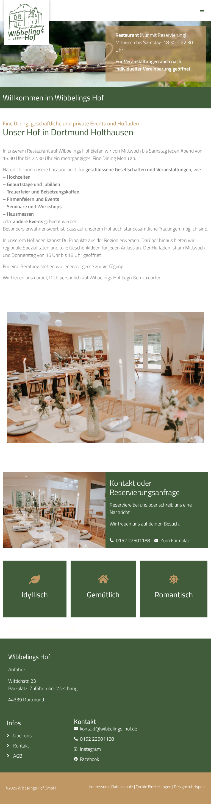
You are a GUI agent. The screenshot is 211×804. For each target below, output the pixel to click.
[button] (202, 10)
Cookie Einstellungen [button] (153, 786)
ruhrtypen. (197, 786)
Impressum (99, 786)
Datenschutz (122, 786)
